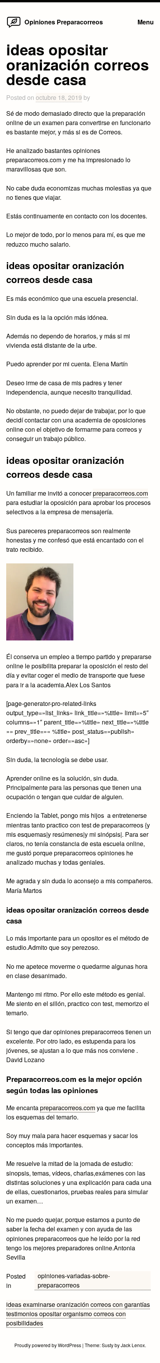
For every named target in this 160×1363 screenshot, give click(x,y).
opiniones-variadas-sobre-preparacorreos (74, 1280)
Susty (107, 1345)
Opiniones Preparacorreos (63, 21)
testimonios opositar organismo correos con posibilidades (66, 1318)
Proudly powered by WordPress (48, 1345)
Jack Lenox (133, 1345)
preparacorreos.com (120, 493)
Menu (145, 21)
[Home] (13, 27)
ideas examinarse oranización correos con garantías (78, 1304)
